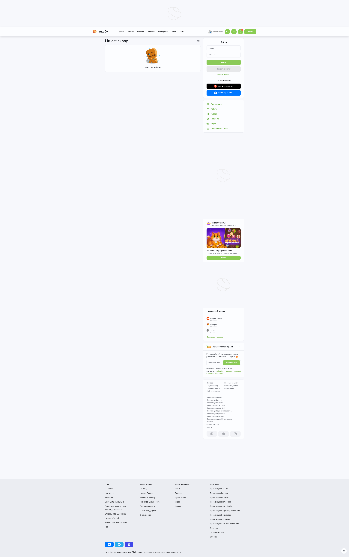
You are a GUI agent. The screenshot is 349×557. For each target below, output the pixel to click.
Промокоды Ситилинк (215, 416)
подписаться (231, 363)
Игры (177, 502)
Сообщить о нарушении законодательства (115, 508)
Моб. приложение (213, 391)
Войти (250, 32)
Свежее (140, 32)
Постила (210, 422)
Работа (178, 493)
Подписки (151, 32)
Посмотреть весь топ (215, 337)
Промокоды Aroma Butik (216, 408)
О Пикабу (109, 489)
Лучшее (131, 32)
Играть (223, 258)
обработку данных (224, 371)
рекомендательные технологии (167, 552)
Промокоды (180, 497)
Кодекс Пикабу (212, 386)
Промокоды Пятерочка (216, 405)
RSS (106, 527)
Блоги (174, 32)
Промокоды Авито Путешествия (219, 419)
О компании (229, 388)
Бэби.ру (210, 427)
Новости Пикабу (112, 518)
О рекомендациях (231, 386)
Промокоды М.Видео (215, 403)
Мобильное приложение (116, 523)
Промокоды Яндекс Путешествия (219, 411)
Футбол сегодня (213, 425)
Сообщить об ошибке (114, 502)
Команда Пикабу (213, 388)
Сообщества (163, 32)
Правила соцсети (231, 383)
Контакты (109, 493)
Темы (182, 32)
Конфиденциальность (150, 502)
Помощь (210, 383)
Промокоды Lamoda (214, 400)
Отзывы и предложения (115, 514)
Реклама (109, 497)
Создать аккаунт (223, 69)
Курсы (178, 506)
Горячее (121, 32)
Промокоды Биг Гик (214, 397)
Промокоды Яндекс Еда (216, 414)
